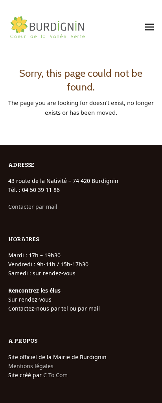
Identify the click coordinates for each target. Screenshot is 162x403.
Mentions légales (30, 366)
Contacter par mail (32, 206)
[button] (149, 27)
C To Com (55, 375)
